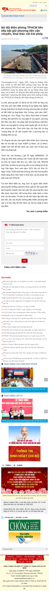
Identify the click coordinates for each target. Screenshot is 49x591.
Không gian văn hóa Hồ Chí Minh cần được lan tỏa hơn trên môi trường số (24, 390)
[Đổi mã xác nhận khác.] (37, 253)
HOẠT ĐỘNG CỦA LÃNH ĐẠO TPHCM (20, 364)
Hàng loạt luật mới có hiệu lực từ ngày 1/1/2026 (19, 306)
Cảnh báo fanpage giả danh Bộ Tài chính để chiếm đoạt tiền (23, 333)
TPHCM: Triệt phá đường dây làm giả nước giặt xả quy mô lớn (24, 336)
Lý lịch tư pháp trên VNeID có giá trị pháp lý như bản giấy (22, 309)
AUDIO (19, 465)
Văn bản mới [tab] (9, 517)
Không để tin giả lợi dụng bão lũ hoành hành (17, 315)
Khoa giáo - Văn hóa (24, 562)
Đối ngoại (39, 559)
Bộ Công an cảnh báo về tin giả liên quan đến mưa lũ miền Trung (24, 318)
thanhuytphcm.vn (17, 586)
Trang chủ (10, 556)
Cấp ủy (40, 556)
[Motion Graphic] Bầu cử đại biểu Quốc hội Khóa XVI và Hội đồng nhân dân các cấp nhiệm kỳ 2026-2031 (25, 503)
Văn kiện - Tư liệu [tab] (21, 517)
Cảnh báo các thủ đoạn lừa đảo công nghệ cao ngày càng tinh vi (24, 330)
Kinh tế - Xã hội (11, 559)
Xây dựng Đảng (29, 556)
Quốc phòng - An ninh (26, 559)
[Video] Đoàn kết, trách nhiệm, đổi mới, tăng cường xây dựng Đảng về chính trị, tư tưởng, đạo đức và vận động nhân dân (25, 510)
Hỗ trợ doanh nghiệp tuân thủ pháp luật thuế (17, 327)
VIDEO (8, 465)
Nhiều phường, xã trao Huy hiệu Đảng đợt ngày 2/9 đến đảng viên (24, 421)
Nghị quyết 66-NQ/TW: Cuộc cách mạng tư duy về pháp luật (23, 298)
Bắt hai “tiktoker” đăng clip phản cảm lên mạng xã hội (20, 344)
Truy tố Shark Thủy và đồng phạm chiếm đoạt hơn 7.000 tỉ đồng (24, 312)
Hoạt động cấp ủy (13, 396)
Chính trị (19, 556)
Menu (45, 10)
